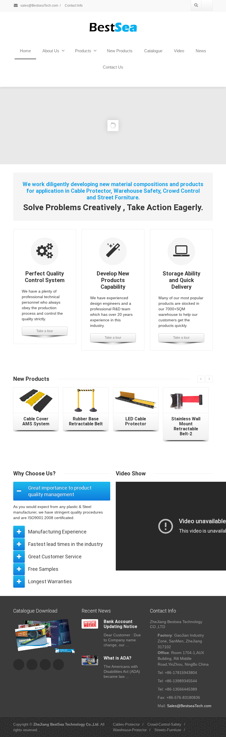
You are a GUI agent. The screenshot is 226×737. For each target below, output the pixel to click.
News (201, 50)
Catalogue (153, 50)
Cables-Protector (126, 724)
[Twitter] (31, 664)
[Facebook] (18, 664)
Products (83, 50)
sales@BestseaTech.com (39, 5)
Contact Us (113, 67)
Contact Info (74, 5)
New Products (120, 50)
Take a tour (44, 331)
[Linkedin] (58, 664)
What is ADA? (117, 658)
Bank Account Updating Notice (120, 624)
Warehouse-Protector (130, 730)
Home (25, 50)
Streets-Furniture (167, 730)
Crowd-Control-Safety (164, 724)
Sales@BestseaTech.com (189, 706)
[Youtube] (206, 5)
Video (179, 50)
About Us (50, 50)
